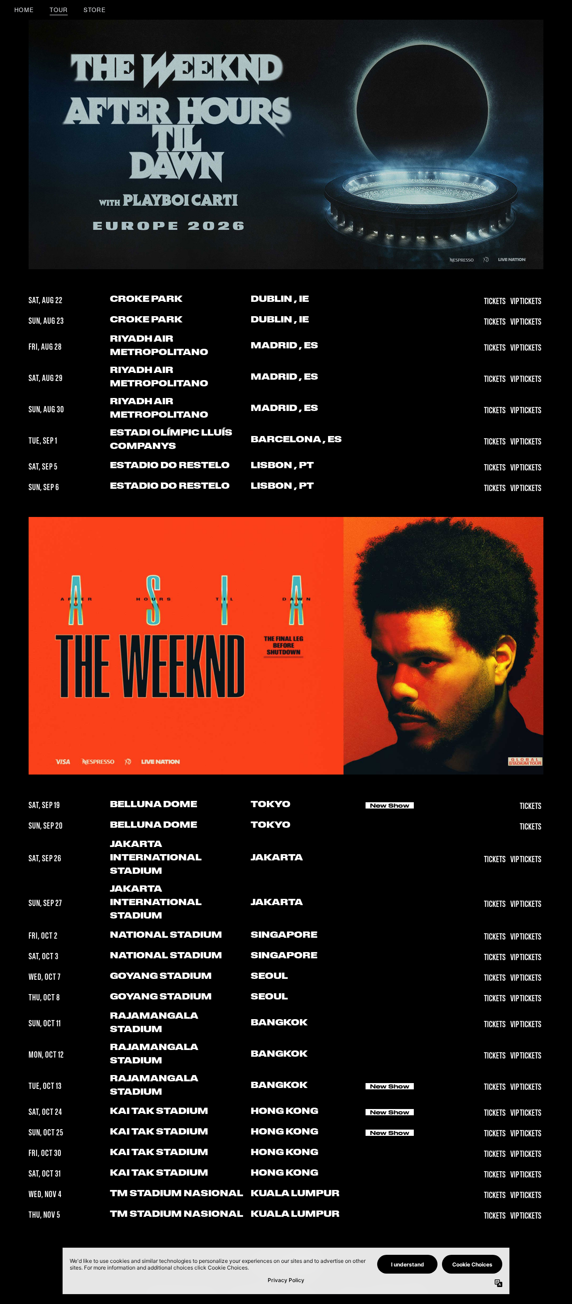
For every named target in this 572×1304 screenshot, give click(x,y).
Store (95, 9)
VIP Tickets (525, 301)
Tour (58, 9)
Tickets (495, 301)
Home (24, 9)
